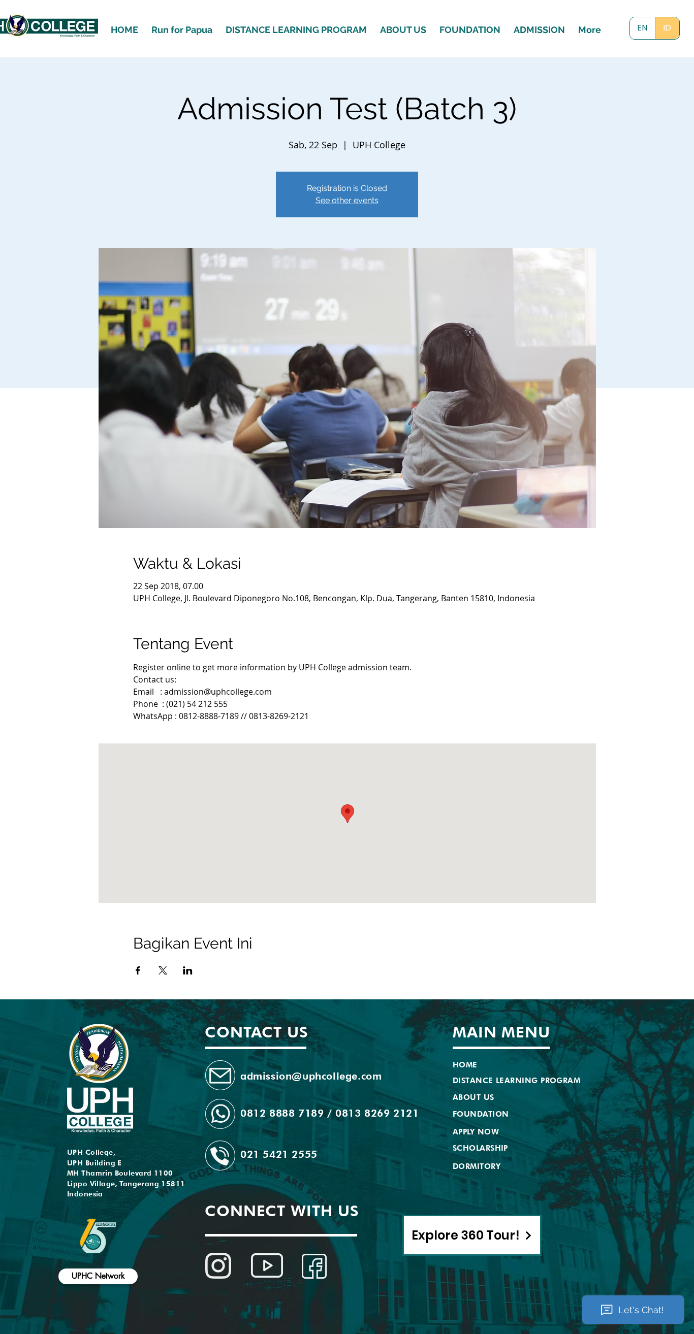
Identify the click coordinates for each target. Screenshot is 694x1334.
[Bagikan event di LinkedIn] (188, 970)
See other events (347, 200)
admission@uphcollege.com (311, 1076)
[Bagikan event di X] (163, 970)
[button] (539, 25)
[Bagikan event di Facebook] (138, 970)
